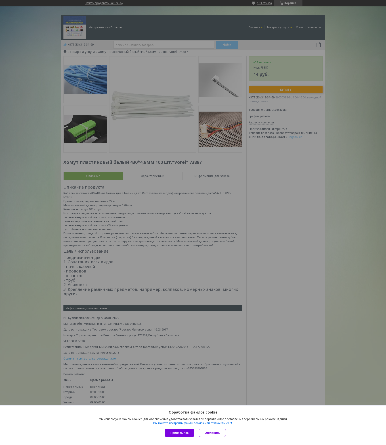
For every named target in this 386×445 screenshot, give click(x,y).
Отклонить (212, 433)
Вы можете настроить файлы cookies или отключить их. (191, 423)
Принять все (179, 433)
